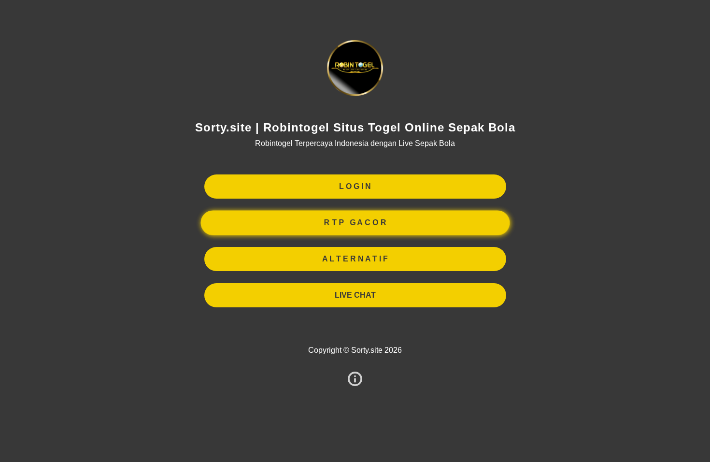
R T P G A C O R (355, 222)
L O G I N (355, 186)
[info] (355, 380)
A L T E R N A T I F (355, 259)
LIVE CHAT (355, 295)
